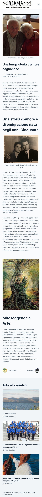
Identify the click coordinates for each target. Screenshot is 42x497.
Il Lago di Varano (9, 413)
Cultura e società (13, 76)
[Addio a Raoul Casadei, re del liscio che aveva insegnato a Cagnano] (21, 464)
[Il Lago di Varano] (21, 399)
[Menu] (38, 5)
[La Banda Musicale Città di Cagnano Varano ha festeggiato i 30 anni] (21, 431)
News (4, 76)
